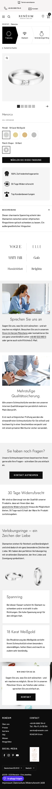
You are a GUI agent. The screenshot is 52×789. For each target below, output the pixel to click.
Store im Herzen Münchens (14, 333)
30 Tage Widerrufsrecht (22, 184)
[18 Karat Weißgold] (6, 135)
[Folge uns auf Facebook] (4, 755)
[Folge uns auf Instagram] (8, 755)
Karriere (5, 731)
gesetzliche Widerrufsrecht (15, 506)
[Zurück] (5, 106)
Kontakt (35, 9)
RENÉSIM (5, 24)
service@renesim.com (39, 730)
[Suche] (9, 16)
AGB (43, 783)
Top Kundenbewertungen (23, 194)
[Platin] (34, 135)
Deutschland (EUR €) (11, 768)
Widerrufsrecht (33, 783)
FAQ (3, 735)
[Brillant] (6, 150)
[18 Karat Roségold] (25, 135)
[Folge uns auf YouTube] (17, 755)
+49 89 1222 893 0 (38, 336)
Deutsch (29, 768)
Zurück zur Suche (10, 48)
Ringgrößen (7, 742)
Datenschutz (19, 783)
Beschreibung (9, 210)
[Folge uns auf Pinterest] (13, 755)
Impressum (7, 783)
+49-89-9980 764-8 (14, 8)
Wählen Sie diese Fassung (26, 160)
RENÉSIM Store (36, 734)
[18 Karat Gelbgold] (15, 135)
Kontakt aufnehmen (26, 475)
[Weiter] (47, 106)
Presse (5, 728)
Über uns (5, 724)
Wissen (5, 738)
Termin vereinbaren (28, 2)
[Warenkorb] (48, 16)
